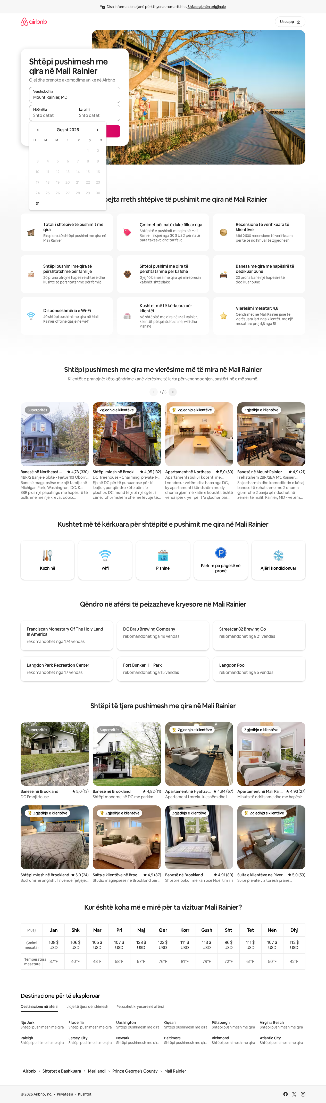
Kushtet (84, 1094)
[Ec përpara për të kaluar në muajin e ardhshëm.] (97, 130)
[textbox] (52, 115)
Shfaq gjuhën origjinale (207, 6)
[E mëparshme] (153, 392)
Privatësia (65, 1094)
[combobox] (74, 97)
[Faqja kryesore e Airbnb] (34, 21)
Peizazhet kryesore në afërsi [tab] (140, 1006)
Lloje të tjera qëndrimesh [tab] (87, 1006)
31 (37, 203)
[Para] (173, 392)
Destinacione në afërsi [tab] (39, 1006)
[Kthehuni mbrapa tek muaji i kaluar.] (38, 130)
